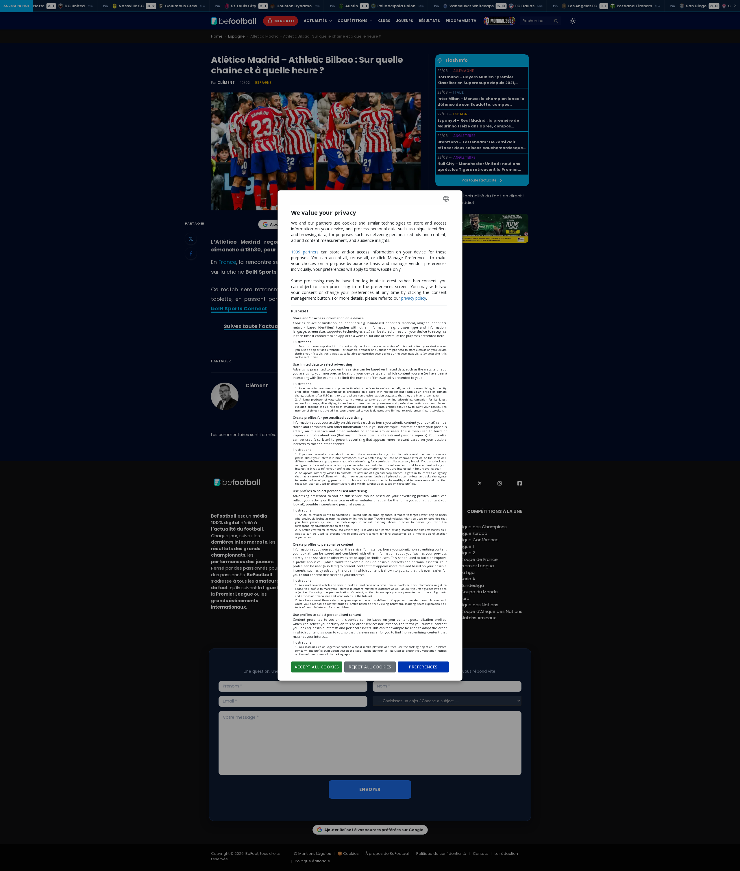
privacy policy (413, 298)
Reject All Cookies (370, 667)
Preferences (423, 667)
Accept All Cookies (317, 667)
